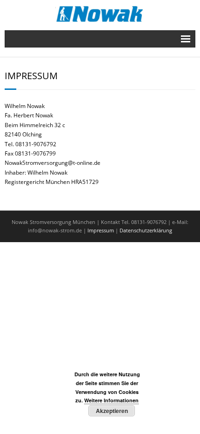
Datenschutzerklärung (146, 230)
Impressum (100, 230)
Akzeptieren (112, 411)
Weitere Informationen (111, 400)
